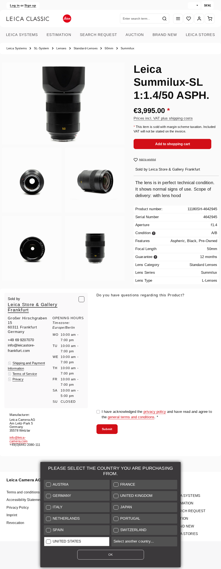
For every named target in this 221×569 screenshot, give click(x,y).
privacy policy (155, 412)
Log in (15, 5)
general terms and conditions (131, 417)
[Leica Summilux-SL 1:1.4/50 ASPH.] (63, 103)
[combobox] (140, 18)
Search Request (98, 35)
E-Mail (103, 304)
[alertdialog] (110, 515)
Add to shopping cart (172, 144)
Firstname (147, 324)
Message (103, 344)
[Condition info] (154, 233)
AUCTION (135, 35)
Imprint (11, 515)
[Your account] (199, 18)
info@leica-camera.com (18, 439)
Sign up (30, 5)
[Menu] (178, 18)
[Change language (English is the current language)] (194, 5)
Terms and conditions (23, 492)
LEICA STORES (200, 35)
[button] (77, 485)
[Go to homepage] (38, 18)
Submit (107, 429)
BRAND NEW (165, 35)
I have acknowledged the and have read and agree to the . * (157, 414)
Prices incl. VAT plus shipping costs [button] (163, 118)
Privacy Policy (17, 507)
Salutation (104, 324)
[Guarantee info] (155, 257)
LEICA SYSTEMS (22, 35)
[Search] (164, 18)
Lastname (188, 324)
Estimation (59, 35)
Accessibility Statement (24, 500)
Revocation (15, 523)
